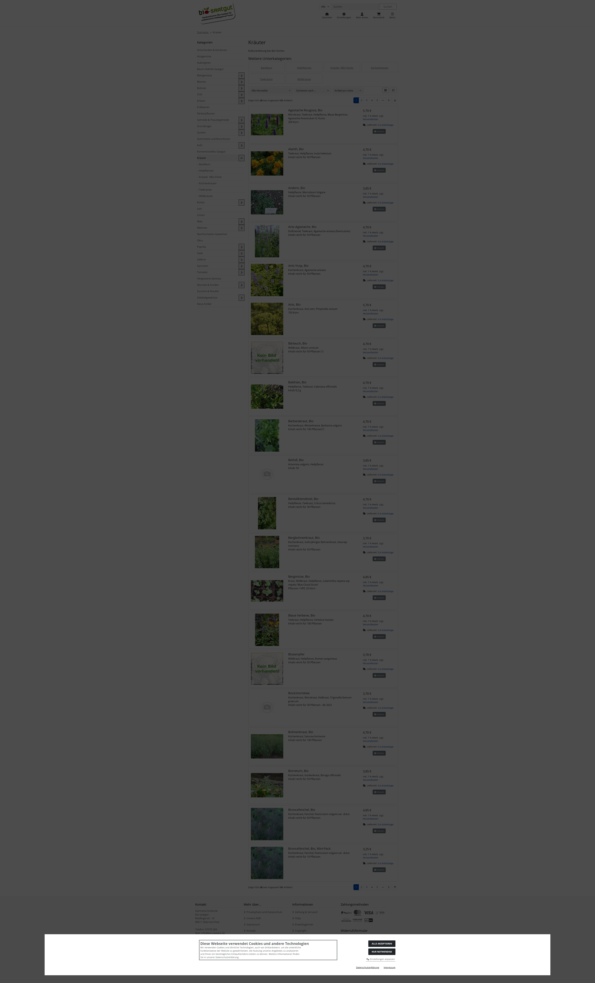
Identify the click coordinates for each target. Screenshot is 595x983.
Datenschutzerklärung (367, 967)
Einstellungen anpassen (382, 959)
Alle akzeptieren (382, 943)
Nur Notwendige (382, 951)
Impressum (389, 967)
